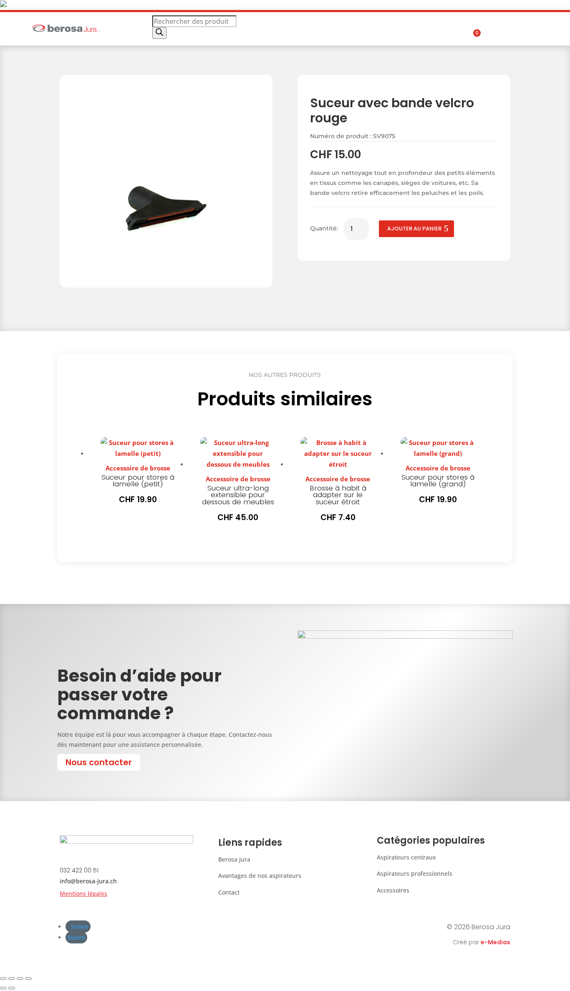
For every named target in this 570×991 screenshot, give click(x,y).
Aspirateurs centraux (406, 857)
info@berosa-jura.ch (88, 881)
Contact (229, 892)
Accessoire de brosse (138, 468)
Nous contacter (99, 762)
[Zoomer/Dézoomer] (3, 978)
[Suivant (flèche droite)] (11, 988)
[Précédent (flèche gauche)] (3, 988)
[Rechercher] (159, 33)
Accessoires (393, 890)
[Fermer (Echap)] (28, 978)
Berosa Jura (234, 859)
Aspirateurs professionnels (414, 873)
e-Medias (495, 942)
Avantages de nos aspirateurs (259, 876)
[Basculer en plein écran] (11, 978)
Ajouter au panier (414, 229)
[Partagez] (20, 978)
